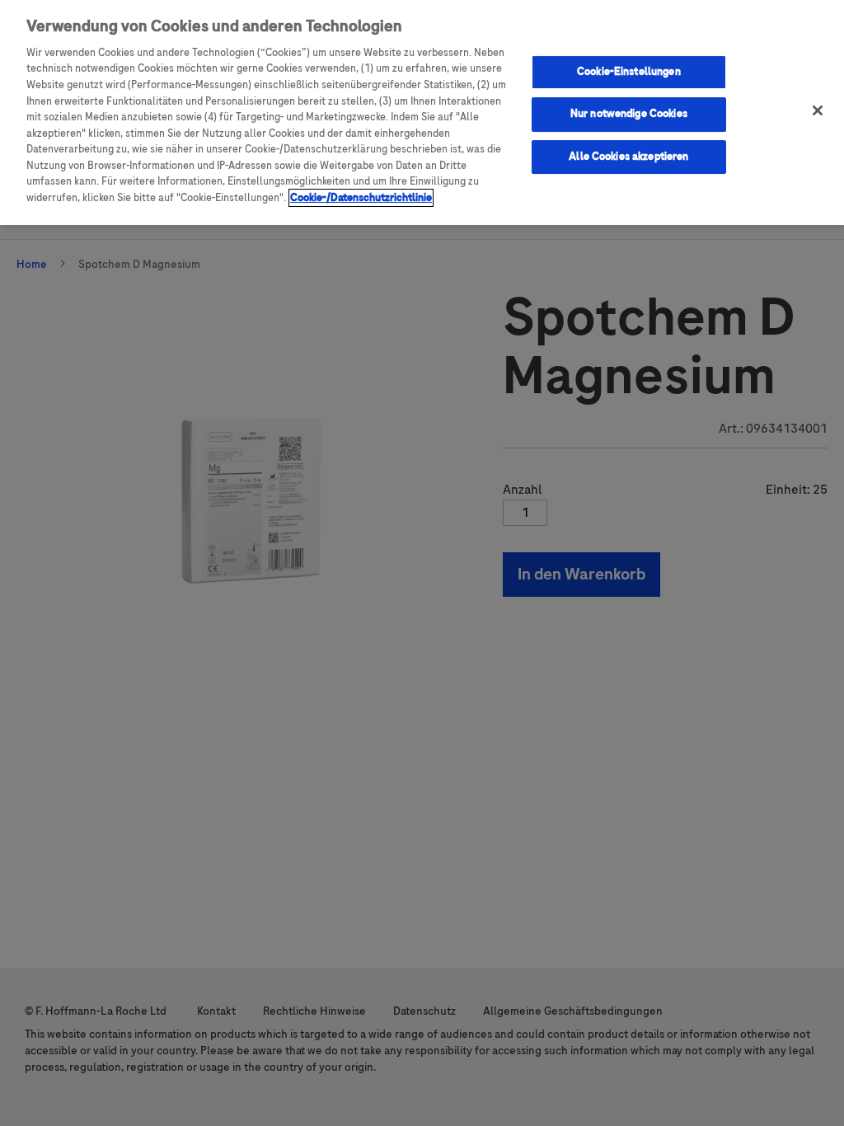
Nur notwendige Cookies (628, 113)
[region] (422, 112)
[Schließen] (817, 110)
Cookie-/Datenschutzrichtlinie (361, 197)
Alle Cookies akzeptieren (628, 156)
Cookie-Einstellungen (629, 71)
